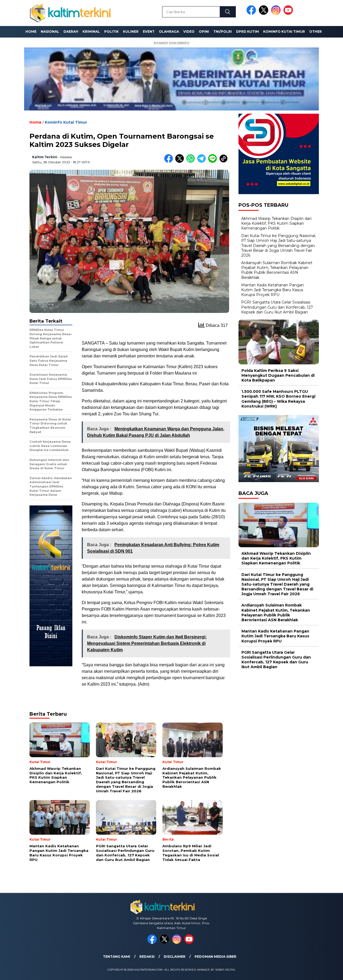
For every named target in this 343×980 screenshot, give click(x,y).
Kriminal (91, 31)
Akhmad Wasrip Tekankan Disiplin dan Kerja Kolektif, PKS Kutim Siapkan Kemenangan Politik (276, 223)
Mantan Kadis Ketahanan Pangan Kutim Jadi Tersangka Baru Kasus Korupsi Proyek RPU (272, 289)
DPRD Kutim (247, 31)
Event (149, 31)
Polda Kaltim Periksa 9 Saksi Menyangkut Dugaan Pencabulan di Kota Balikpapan (278, 375)
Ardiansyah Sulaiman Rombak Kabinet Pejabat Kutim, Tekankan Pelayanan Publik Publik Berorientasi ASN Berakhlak (276, 270)
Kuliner (131, 31)
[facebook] (252, 14)
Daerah (71, 31)
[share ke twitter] (180, 162)
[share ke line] (213, 162)
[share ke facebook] (169, 162)
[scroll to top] (328, 971)
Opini (204, 31)
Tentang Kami (116, 957)
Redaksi (147, 957)
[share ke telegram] (202, 162)
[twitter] (264, 14)
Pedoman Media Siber (215, 957)
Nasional (50, 31)
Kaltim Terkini (44, 157)
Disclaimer (174, 957)
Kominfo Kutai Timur (284, 31)
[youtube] (289, 14)
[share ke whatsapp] (191, 162)
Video (189, 31)
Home (30, 31)
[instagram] (276, 14)
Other (315, 31)
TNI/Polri (222, 31)
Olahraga (169, 31)
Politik (111, 31)
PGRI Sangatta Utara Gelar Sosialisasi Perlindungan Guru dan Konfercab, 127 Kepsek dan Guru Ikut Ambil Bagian (277, 307)
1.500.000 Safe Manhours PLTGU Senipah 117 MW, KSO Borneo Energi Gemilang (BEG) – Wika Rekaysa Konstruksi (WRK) (278, 399)
